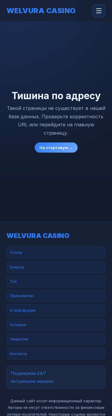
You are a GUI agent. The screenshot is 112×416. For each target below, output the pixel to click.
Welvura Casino (41, 11)
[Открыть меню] (98, 10)
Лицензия (19, 339)
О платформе (23, 310)
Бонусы (17, 267)
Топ (13, 281)
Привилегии (21, 295)
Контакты (18, 353)
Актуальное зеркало (32, 381)
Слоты (16, 252)
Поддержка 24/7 (28, 373)
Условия (18, 324)
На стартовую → (56, 147)
